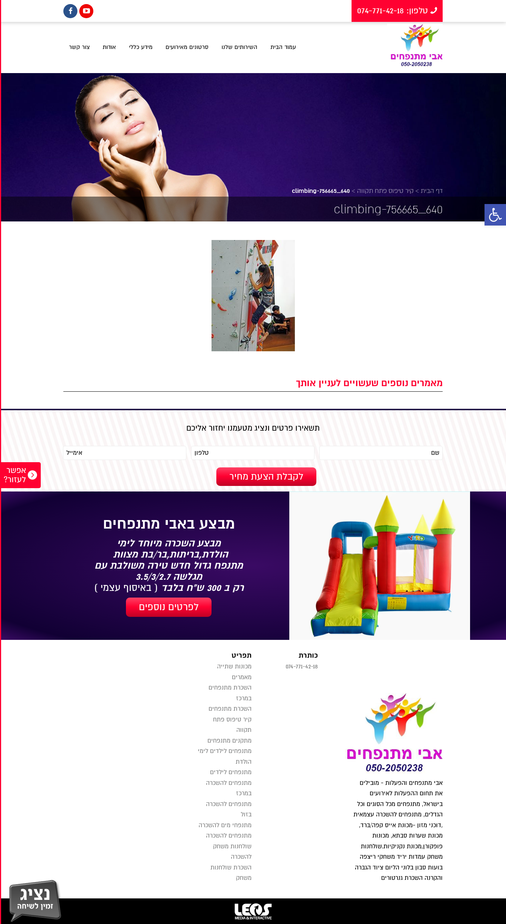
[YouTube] (86, 11)
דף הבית (432, 190)
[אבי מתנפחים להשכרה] (415, 47)
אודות (109, 47)
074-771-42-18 (302, 666)
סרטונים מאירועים (187, 47)
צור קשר (79, 47)
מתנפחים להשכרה (229, 835)
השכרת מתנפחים (230, 709)
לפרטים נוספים (169, 607)
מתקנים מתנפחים (229, 740)
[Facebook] (70, 11)
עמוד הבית (283, 47)
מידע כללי (141, 47)
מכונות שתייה (234, 666)
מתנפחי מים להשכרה (225, 825)
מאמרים (242, 677)
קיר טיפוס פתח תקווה (385, 190)
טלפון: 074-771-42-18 (393, 11)
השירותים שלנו (239, 47)
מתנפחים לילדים (231, 772)
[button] (495, 215)
